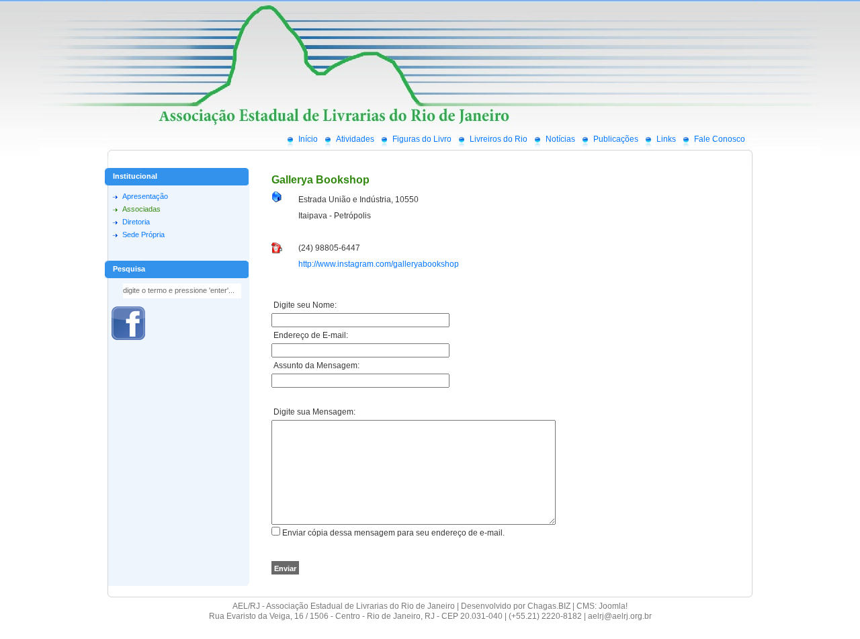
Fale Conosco (719, 139)
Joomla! (613, 606)
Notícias (560, 139)
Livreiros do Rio (498, 139)
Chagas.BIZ (548, 606)
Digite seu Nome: (304, 305)
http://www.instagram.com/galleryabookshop (378, 264)
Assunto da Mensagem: (315, 365)
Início (308, 139)
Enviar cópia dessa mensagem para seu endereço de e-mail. (393, 533)
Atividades (355, 139)
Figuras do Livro (422, 139)
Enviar (285, 568)
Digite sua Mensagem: (313, 412)
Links (666, 139)
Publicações (615, 139)
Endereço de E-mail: (309, 335)
